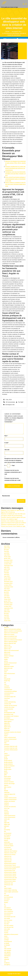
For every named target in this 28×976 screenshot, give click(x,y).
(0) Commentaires (10, 402)
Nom (6, 435)
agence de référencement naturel (13, 640)
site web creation (8, 925)
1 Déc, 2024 (8, 399)
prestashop (7, 829)
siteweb (6, 931)
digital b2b (7, 723)
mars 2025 (7, 576)
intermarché (7, 780)
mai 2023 (6, 615)
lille (5, 789)
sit (4, 904)
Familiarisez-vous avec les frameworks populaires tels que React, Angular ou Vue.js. (15, 173)
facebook (6, 741)
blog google (7, 679)
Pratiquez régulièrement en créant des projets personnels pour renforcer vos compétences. (15, 168)
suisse (5, 936)
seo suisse (7, 899)
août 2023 (6, 610)
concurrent (7, 698)
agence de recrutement (10, 638)
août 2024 (6, 588)
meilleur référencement (10, 797)
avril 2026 (6, 553)
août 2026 (6, 546)
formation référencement (11, 750)
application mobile (9, 666)
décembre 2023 (8, 603)
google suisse (7, 769)
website (6, 957)
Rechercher (6, 496)
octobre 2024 (7, 585)
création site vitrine (9, 707)
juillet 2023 (7, 611)
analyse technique (9, 656)
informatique (7, 778)
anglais (6, 659)
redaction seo (7, 856)
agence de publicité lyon (10, 636)
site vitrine (7, 922)
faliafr (21, 402)
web (5, 947)
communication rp (8, 693)
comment (6, 686)
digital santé (7, 726)
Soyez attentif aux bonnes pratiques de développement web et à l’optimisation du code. (15, 178)
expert (6, 735)
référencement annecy (10, 863)
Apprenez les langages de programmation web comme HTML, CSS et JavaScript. (15, 163)
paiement (6, 826)
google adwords (8, 762)
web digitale (7, 952)
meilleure (6, 803)
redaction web (8, 860)
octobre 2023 (7, 606)
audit (5, 671)
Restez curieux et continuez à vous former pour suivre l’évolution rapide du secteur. (15, 184)
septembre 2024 (8, 587)
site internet (7, 915)
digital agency (7, 721)
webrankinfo (7, 955)
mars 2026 (7, 555)
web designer (7, 950)
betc (5, 677)
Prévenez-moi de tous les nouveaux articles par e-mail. (12, 479)
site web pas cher (8, 927)
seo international (8, 897)
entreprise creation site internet (12, 732)
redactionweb (7, 861)
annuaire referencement (10, 663)
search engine (7, 888)
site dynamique (8, 909)
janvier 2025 (7, 579)
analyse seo (7, 654)
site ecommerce (8, 913)
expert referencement (10, 737)
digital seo (7, 728)
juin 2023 (6, 613)
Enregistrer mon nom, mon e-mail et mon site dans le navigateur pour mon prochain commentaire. (13, 460)
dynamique (7, 730)
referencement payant (10, 879)
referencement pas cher (10, 877)
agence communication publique (12, 629)
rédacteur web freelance (10, 851)
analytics (6, 657)
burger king (7, 680)
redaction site (7, 858)
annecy (6, 661)
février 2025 (7, 578)
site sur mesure (8, 920)
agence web (7, 648)
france (6, 753)
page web (6, 822)
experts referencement (10, 739)
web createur (7, 948)
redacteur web (8, 849)
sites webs (7, 929)
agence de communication (11, 632)
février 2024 (7, 599)
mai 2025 (6, 572)
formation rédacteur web (10, 746)
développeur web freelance (11, 716)
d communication (8, 709)
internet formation (9, 782)
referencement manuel (10, 874)
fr (4, 751)
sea (5, 886)
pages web (7, 824)
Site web (6, 449)
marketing (6, 792)
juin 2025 (6, 571)
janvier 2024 (7, 601)
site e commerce (8, 911)
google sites (7, 767)
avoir (5, 675)
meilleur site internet (9, 801)
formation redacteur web (10, 748)
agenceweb (7, 652)
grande (6, 773)
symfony (6, 938)
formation (6, 744)
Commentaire (8, 421)
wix (5, 961)
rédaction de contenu (9, 854)
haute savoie (7, 776)
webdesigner (7, 954)
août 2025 (6, 567)
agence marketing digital (10, 641)
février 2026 (7, 556)
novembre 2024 (8, 583)
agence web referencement (11, 650)
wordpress (7, 963)
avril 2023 (6, 617)
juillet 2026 (7, 548)
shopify (6, 902)
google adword (8, 760)
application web (8, 668)
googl (5, 757)
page (5, 821)
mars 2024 (7, 597)
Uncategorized (8, 941)
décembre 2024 (8, 581)
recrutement (7, 847)
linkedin (6, 790)
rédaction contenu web (10, 852)
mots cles (6, 808)
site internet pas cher (9, 916)
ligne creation (7, 787)
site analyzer (7, 907)
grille (5, 774)
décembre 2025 (8, 560)
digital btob (7, 725)
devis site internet (9, 719)
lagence (6, 785)
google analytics (8, 764)
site (5, 906)
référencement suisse (10, 881)
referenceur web (8, 884)
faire (5, 742)
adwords (6, 627)
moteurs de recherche (10, 806)
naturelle (6, 812)
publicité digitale (8, 844)
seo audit (6, 895)
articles (6, 670)
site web (6, 923)
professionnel (7, 833)
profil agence (7, 835)
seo (5, 893)
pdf (5, 828)
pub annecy (7, 837)
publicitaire (7, 842)
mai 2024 (6, 594)
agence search (8, 647)
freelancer (7, 755)
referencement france (10, 865)
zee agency (7, 964)
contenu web (7, 703)
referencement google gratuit (12, 867)
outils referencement (9, 815)
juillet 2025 (7, 569)
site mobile (7, 918)
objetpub (6, 813)
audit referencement (9, 673)
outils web (7, 819)
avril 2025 (6, 574)
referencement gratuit (10, 868)
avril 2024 (6, 595)
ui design (6, 939)
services (6, 900)
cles (5, 684)
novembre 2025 (8, 562)
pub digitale (7, 838)
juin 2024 (6, 592)
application (7, 664)
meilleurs (6, 805)
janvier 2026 (7, 558)
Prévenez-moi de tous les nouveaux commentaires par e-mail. (13, 472)
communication (8, 689)
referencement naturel (10, 876)
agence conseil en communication (13, 631)
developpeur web (16, 31)
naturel (6, 810)
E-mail (6, 442)
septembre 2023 (8, 608)
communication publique (10, 691)
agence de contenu (9, 634)
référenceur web (8, 883)
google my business (9, 766)
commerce (7, 687)
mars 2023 (7, 619)
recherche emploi (8, 845)
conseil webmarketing (10, 702)
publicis (6, 840)
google (6, 758)
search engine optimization (11, 892)
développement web (9, 712)
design (6, 711)
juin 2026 (6, 549)
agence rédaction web (10, 643)
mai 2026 (6, 551)
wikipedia (6, 959)
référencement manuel (10, 872)
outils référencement (9, 817)
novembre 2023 (8, 604)
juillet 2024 (7, 590)
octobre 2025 (7, 564)
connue (6, 700)
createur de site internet (10, 705)
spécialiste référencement (11, 934)
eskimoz (6, 734)
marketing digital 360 (9, 794)
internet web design (9, 783)
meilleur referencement (10, 799)
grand (5, 771)
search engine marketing (10, 890)
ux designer (7, 945)
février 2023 (7, 620)
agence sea (7, 645)
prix (5, 831)
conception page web (10, 696)
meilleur (6, 796)
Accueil (7, 31)
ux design (6, 943)
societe (6, 932)
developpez (7, 718)
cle (5, 682)
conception (7, 695)
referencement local (9, 870)
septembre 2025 (8, 565)
